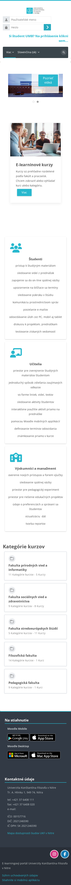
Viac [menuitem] (8, 52)
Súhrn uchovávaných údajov (20, 875)
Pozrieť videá (48, 80)
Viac (24, 192)
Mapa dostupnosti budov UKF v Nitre (30, 833)
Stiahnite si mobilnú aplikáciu (21, 880)
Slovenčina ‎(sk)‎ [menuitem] (27, 52)
